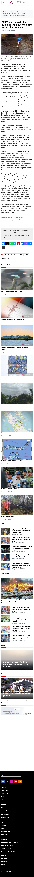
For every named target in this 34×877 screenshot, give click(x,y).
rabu (26, 254)
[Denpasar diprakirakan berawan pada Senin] (17, 393)
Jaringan (4, 839)
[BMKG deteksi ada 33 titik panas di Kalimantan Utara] (17, 505)
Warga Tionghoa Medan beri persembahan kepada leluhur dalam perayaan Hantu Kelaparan (14, 600)
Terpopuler (5, 523)
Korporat (4, 861)
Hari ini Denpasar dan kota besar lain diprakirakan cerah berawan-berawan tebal (15, 347)
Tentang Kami (6, 849)
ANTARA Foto (6, 858)
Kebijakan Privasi (7, 845)
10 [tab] (29, 701)
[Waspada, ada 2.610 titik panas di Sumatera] (17, 421)
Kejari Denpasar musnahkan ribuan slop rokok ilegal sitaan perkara (16, 693)
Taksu (3, 825)
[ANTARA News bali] (19, 2)
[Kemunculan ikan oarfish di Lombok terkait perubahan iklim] (5, 540)
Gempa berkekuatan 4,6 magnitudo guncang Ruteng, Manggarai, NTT (14, 318)
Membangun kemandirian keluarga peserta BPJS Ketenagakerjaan (15, 758)
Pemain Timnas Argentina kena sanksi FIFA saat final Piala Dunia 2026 (21, 565)
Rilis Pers (4, 834)
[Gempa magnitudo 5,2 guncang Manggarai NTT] (17, 365)
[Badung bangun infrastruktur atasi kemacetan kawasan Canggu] (5, 549)
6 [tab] (18, 701)
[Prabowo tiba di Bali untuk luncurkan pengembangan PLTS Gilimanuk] (5, 638)
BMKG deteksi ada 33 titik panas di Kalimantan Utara (14, 515)
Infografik (5, 703)
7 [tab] (21, 701)
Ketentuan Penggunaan (9, 842)
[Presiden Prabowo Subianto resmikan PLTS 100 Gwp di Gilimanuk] (5, 629)
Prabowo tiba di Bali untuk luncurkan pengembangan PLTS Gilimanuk (21, 637)
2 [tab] (14, 672)
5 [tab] (22, 672)
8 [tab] (24, 701)
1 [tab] (12, 672)
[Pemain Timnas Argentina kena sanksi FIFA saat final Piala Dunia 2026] (5, 566)
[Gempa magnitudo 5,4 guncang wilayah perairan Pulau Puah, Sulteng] (17, 449)
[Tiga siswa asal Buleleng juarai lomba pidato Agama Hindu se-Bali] (5, 531)
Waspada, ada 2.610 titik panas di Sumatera (13, 432)
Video (3, 674)
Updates (14, 12)
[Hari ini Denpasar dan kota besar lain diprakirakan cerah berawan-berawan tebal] (17, 335)
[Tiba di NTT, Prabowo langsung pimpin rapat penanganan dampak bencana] (5, 618)
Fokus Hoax (5, 817)
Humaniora (5, 811)
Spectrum (4, 828)
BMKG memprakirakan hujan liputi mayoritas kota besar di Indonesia (14, 14)
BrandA (3, 855)
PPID (3, 864)
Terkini (3, 787)
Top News (5, 573)
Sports (3, 822)
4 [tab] (20, 672)
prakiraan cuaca (17, 254)
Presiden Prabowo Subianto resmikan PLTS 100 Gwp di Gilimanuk (21, 628)
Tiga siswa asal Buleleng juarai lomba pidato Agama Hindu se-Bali (21, 531)
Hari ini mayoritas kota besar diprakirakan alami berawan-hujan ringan (16, 290)
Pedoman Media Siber (9, 852)
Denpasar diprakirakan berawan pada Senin (15, 404)
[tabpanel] (17, 660)
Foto (3, 645)
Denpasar (5, 258)
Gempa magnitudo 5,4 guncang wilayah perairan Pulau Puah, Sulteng (15, 460)
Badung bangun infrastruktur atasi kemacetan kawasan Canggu (22, 548)
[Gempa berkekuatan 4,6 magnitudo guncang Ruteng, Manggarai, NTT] (17, 308)
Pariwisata (5, 814)
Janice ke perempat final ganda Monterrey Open (20, 556)
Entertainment (6, 831)
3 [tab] (17, 672)
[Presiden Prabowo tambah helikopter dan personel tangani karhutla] (17, 477)
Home (6, 12)
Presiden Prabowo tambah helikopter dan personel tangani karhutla (16, 488)
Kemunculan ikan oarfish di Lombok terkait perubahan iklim (21, 539)
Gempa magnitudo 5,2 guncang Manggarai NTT (17, 376)
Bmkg (7, 254)
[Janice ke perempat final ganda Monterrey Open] (5, 557)
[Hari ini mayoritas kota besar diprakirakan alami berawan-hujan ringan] (17, 280)
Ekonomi (4, 808)
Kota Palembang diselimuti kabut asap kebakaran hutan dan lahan (16, 664)
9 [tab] (26, 701)
